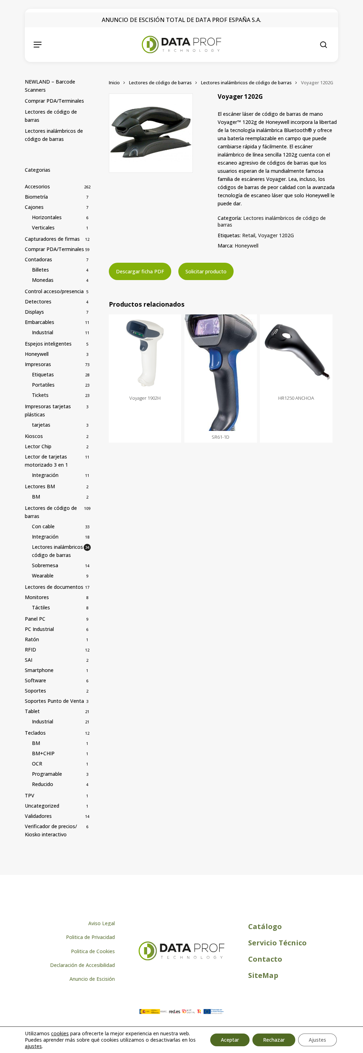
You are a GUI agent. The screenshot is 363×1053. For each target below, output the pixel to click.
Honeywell (37, 354)
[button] (37, 44)
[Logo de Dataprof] (181, 958)
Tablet (32, 711)
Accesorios (37, 186)
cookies (60, 1033)
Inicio (114, 82)
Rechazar (274, 1039)
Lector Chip (38, 446)
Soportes (35, 690)
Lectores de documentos (54, 587)
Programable (47, 773)
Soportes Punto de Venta (54, 701)
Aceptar (230, 1039)
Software (35, 680)
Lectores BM (40, 486)
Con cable (43, 526)
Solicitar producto (206, 271)
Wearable (43, 575)
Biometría (36, 196)
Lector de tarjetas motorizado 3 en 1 (46, 460)
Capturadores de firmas (52, 238)
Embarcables (39, 322)
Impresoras (38, 364)
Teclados (35, 732)
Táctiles (41, 607)
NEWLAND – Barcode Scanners (50, 85)
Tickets (40, 395)
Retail (248, 235)
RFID (30, 649)
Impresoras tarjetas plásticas (48, 410)
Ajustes (317, 1039)
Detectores (38, 301)
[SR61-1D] (220, 372)
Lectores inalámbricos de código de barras (54, 134)
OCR (37, 763)
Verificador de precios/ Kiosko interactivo (51, 830)
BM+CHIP (43, 753)
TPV (29, 795)
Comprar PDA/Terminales (54, 100)
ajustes (33, 1046)
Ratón (32, 639)
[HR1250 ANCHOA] (296, 353)
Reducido (42, 784)
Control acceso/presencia (54, 291)
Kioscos (34, 436)
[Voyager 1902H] (145, 353)
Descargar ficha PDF (140, 271)
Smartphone (39, 670)
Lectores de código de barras (51, 115)
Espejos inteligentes (48, 343)
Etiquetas (43, 374)
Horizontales (47, 217)
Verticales (43, 227)
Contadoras (38, 259)
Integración (45, 475)
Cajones (34, 207)
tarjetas (41, 424)
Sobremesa (45, 565)
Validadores (38, 816)
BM (36, 496)
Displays (34, 311)
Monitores (37, 597)
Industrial (42, 332)
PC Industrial (39, 629)
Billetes (40, 269)
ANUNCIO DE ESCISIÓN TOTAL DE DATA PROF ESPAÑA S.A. (181, 20)
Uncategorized (42, 805)
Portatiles (43, 384)
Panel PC (35, 618)
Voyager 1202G (276, 235)
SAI (28, 659)
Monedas (43, 280)
